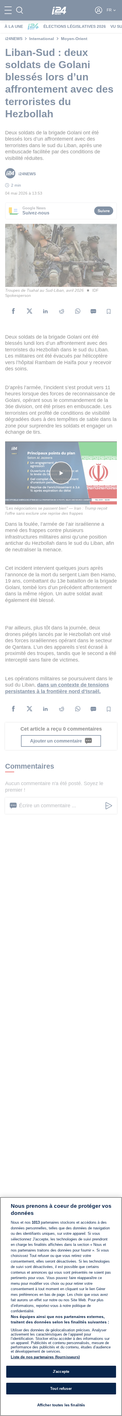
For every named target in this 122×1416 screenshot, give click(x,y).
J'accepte (61, 1371)
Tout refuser (61, 1388)
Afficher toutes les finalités (61, 1405)
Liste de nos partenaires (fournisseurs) (45, 1357)
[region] (61, 1306)
